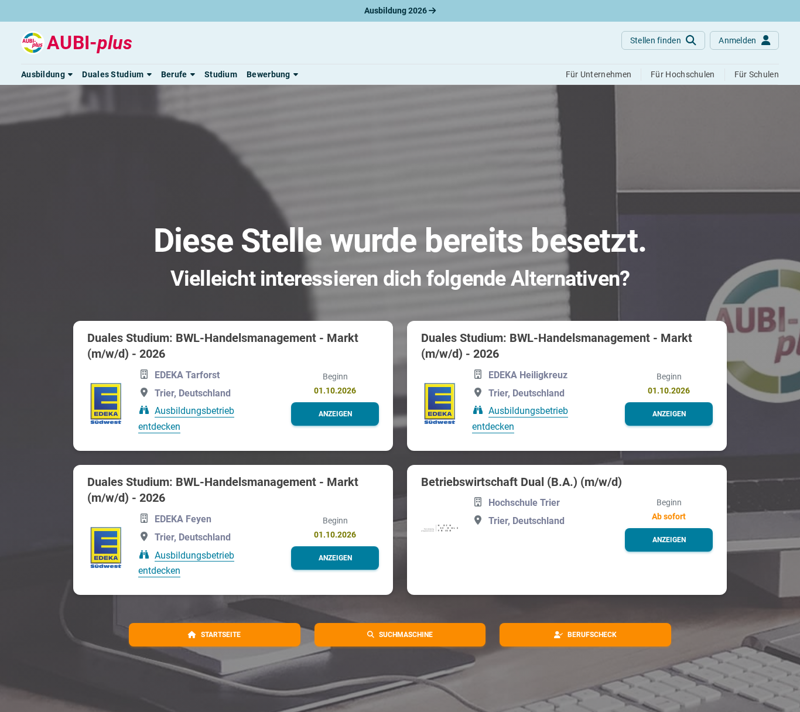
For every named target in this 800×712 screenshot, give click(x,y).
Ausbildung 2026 (396, 10)
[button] (47, 74)
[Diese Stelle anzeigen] (105, 402)
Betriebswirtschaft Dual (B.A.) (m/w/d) (521, 482)
